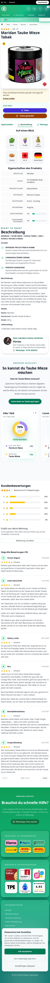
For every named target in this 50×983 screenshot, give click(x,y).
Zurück (5, 778)
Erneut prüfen (9, 98)
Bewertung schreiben (25, 540)
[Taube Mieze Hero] (25, 65)
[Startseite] (4, 9)
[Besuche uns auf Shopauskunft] (39, 887)
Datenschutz (10, 925)
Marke (15, 24)
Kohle (41, 15)
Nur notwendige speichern (25, 959)
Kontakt (8, 910)
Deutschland (42, 2)
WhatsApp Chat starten (26, 821)
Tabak (31, 15)
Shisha (6, 15)
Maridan (23, 24)
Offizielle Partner (12, 914)
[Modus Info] (2, 19)
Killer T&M (8, 413)
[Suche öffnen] (40, 8)
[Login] (28, 8)
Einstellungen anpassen (25, 966)
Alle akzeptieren (25, 951)
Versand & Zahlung (13, 918)
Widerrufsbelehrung (13, 922)
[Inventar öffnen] (34, 8)
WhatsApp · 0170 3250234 (25, 350)
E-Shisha (19, 15)
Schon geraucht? (27, 116)
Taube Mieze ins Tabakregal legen (25, 401)
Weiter (45, 778)
